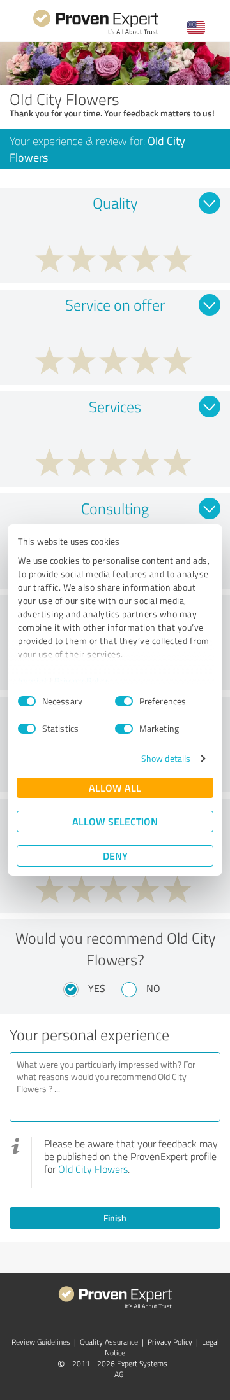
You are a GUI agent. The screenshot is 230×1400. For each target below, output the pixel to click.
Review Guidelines (41, 1341)
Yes (96, 988)
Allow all (115, 787)
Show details (165, 758)
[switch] (124, 701)
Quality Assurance (109, 1341)
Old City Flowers (93, 1169)
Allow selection (115, 821)
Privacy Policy (82, 681)
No (153, 988)
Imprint (33, 681)
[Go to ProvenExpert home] (95, 33)
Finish (114, 1218)
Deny (115, 855)
